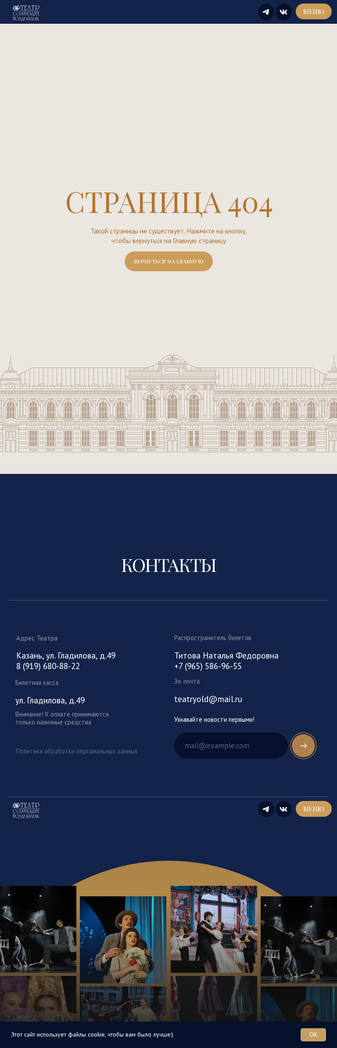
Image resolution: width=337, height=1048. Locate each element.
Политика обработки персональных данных (76, 751)
